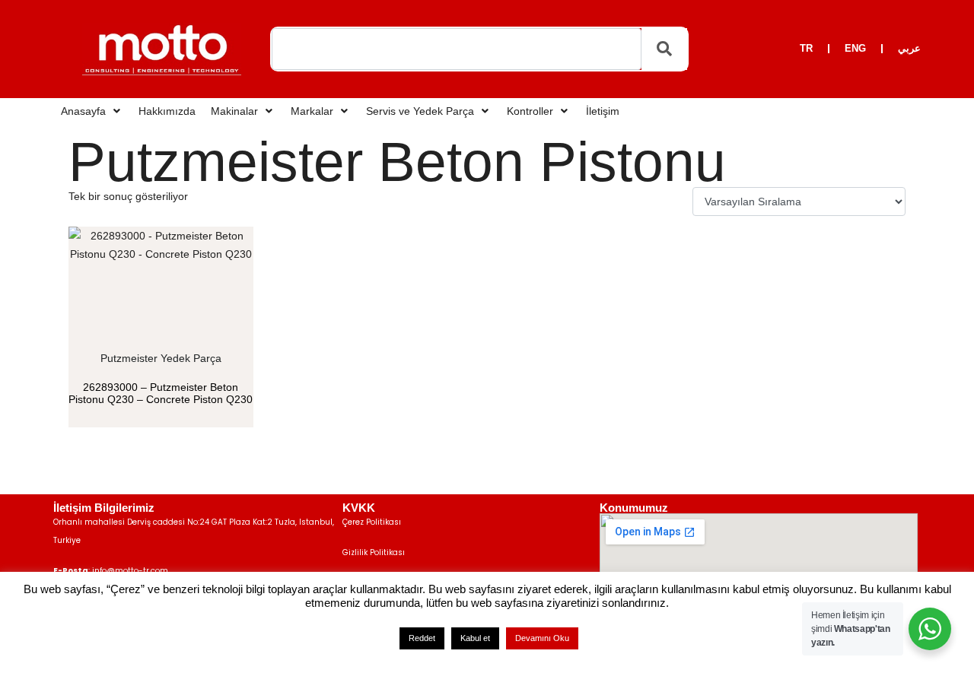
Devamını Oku (542, 638)
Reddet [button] (422, 638)
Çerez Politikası (371, 522)
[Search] (664, 49)
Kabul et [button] (475, 638)
